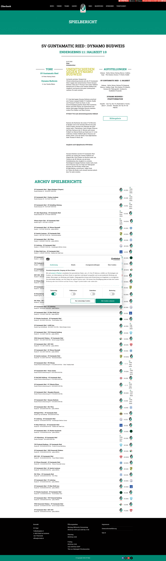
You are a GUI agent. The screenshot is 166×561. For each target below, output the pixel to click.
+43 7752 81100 (38, 536)
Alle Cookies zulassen (107, 301)
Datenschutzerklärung (109, 528)
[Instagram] (125, 558)
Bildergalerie (115, 118)
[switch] (73, 294)
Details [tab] (73, 265)
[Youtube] (128, 558)
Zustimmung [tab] (54, 265)
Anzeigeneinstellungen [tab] (93, 265)
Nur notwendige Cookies (82, 301)
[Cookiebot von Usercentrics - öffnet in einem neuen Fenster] (112, 259)
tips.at (104, 533)
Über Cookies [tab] (112, 265)
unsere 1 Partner (56, 273)
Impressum (105, 524)
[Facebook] (122, 558)
